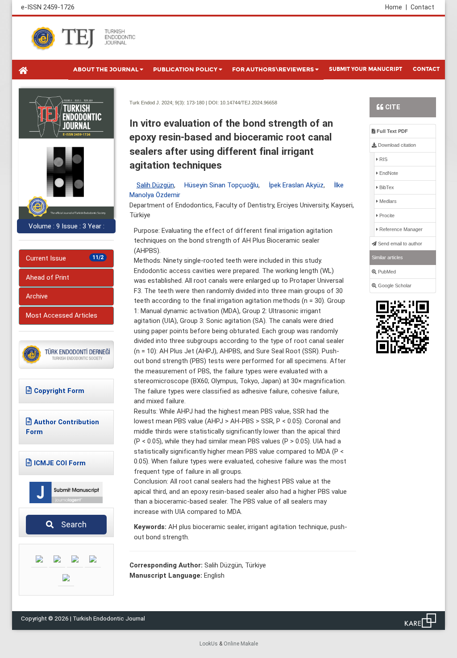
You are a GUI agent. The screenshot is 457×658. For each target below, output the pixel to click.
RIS (382, 159)
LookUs (208, 644)
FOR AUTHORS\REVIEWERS (273, 69)
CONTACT (426, 69)
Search (71, 524)
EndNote (388, 173)
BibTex (386, 187)
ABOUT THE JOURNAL (105, 69)
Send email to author (399, 243)
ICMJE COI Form (60, 463)
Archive (37, 296)
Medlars (387, 201)
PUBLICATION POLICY (185, 69)
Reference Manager (400, 229)
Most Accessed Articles (61, 315)
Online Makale (241, 644)
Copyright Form (59, 391)
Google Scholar (394, 285)
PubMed (386, 271)
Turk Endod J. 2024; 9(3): (157, 102)
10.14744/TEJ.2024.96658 (248, 102)
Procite (386, 215)
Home (396, 7)
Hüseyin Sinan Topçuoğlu (221, 185)
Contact (422, 7)
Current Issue (65, 258)
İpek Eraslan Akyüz (296, 185)
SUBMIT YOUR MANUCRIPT (365, 69)
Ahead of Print (47, 277)
